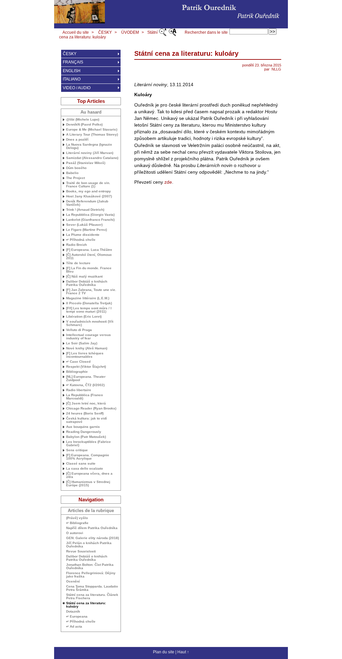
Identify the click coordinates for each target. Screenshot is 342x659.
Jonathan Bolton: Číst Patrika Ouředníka (90, 566)
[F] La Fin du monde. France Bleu (89, 270)
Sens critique (77, 450)
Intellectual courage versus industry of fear (88, 336)
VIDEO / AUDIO (77, 88)
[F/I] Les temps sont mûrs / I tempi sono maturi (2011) (89, 310)
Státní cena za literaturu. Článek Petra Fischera (92, 596)
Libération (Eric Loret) (84, 316)
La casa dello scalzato (84, 468)
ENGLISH (71, 70)
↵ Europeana (77, 616)
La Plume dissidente (83, 234)
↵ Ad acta (74, 626)
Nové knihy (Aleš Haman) (86, 348)
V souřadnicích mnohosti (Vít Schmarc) (89, 323)
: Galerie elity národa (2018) (92, 538)
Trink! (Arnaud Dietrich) (85, 209)
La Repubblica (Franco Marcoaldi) (84, 396)
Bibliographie (77, 371)
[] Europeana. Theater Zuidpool (86, 378)
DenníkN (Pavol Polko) (84, 124)
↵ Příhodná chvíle (81, 239)
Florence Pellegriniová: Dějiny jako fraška (91, 574)
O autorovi (74, 533)
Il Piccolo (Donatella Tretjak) (89, 303)
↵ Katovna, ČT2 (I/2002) (85, 385)
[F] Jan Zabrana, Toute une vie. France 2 (91, 291)
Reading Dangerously (83, 432)
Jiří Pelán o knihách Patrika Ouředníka (89, 544)
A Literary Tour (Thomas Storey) (92, 134)
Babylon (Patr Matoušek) (86, 437)
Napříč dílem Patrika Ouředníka (92, 528)
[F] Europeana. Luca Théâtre (89, 250)
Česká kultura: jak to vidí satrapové (86, 420)
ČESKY (105, 32)
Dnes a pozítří (77, 139)
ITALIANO (71, 79)
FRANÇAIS (73, 62)
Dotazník (73, 611)
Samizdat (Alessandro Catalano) (92, 158)
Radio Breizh (76, 244)
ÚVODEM (130, 32)
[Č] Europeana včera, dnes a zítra (89, 475)
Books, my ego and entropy (88, 191)
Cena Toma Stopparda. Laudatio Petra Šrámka (92, 588)
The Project (75, 178)
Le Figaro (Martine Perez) (86, 229)
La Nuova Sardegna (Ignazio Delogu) (89, 146)
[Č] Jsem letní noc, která (86, 403)
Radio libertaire (78, 390)
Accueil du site (75, 32)
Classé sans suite (81, 463)
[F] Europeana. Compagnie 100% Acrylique (87, 457)
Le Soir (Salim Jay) (81, 343)
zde (168, 182)
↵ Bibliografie (77, 523)
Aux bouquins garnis (83, 427)
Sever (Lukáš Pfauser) (84, 224)
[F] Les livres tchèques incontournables (85, 355)
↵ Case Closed (78, 361)
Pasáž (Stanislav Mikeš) (85, 163)
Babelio (72, 173)
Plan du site (163, 652)
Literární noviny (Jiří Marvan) (89, 153)
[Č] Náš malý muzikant (84, 276)
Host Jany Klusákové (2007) (89, 196)
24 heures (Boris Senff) (85, 413)
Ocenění (73, 581)
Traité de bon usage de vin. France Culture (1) (88, 184)
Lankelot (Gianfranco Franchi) (90, 219)
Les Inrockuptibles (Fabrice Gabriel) (88, 443)
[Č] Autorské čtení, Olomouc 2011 (89, 256)
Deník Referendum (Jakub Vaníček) (87, 203)
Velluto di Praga (79, 330)
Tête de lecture (78, 263)
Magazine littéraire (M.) (87, 298)
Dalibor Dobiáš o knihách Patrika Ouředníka (86, 283)
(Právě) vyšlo (77, 518)
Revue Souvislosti (81, 551)
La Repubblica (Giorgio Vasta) (90, 214)
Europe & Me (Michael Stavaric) (91, 129)
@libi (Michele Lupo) (82, 119)
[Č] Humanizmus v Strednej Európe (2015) (88, 483)
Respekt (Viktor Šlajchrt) (86, 366)
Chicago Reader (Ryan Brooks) (91, 408)
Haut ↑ (183, 652)
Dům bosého (76, 168)
